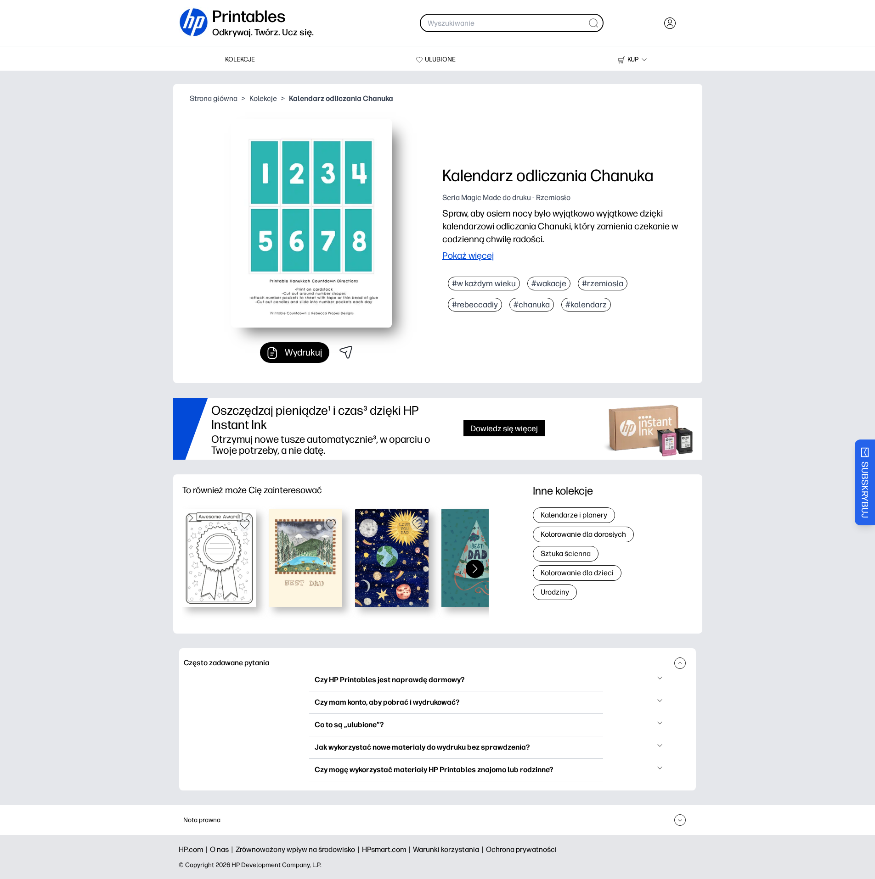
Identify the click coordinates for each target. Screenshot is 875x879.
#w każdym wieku (484, 283)
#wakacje (548, 283)
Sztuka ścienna (566, 553)
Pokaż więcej (468, 255)
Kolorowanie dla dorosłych (583, 534)
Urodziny (555, 592)
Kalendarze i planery (574, 515)
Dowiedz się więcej (504, 428)
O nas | (223, 849)
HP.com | (194, 849)
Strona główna (213, 98)
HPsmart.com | (387, 849)
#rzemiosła (602, 283)
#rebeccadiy (475, 305)
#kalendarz (586, 305)
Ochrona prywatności (521, 849)
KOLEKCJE (240, 59)
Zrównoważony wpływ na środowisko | (299, 849)
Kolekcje (263, 98)
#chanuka (532, 305)
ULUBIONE (440, 59)
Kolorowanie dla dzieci (577, 572)
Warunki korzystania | (449, 849)
